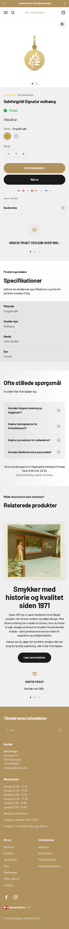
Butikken (9, 853)
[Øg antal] (23, 154)
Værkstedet (10, 859)
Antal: (7, 146)
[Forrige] (4, 3)
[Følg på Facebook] (6, 897)
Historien (9, 847)
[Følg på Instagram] (15, 897)
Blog (6, 866)
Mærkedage (10, 872)
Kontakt (8, 885)
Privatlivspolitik (47, 859)
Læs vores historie (34, 657)
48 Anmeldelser (25, 94)
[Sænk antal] (8, 154)
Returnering (45, 853)
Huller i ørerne (12, 878)
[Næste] (64, 3)
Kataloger (43, 847)
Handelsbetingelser (49, 866)
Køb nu (34, 179)
